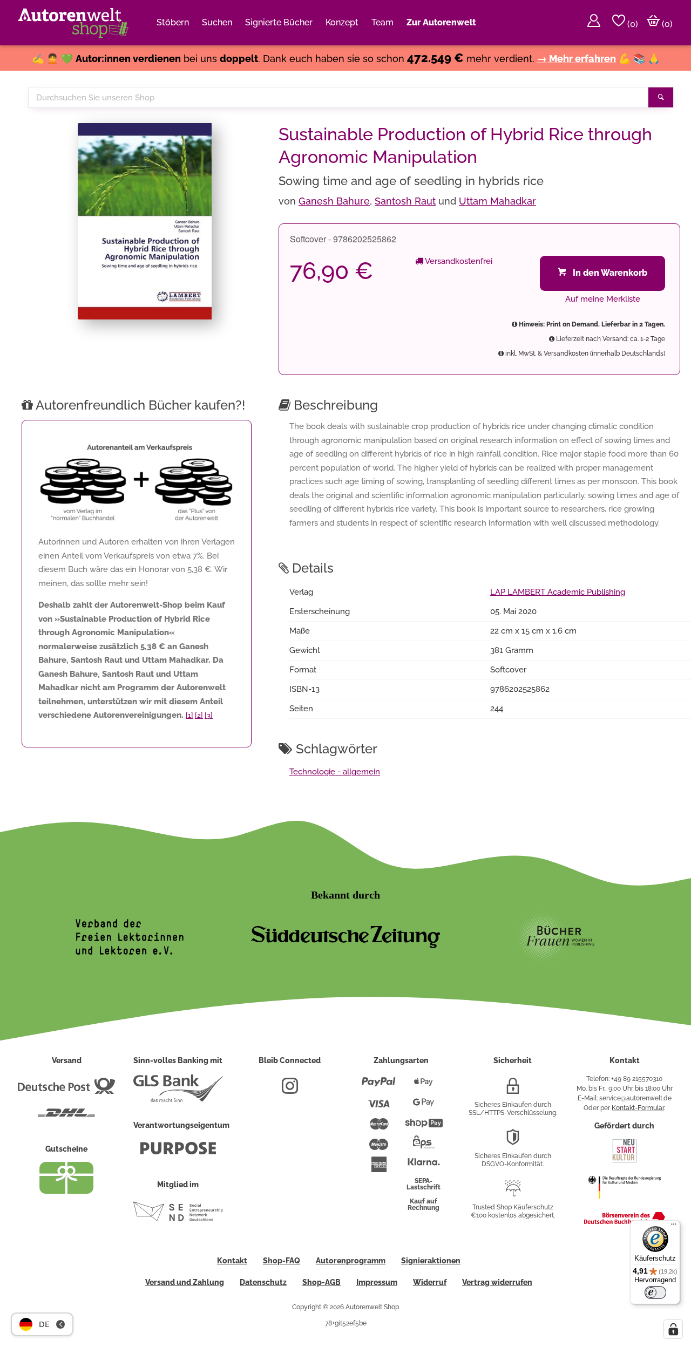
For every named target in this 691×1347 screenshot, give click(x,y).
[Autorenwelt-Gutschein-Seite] (66, 1191)
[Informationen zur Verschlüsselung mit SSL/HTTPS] (513, 1090)
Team (382, 22)
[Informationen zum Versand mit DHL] (66, 1117)
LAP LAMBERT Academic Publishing (557, 592)
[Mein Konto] (594, 22)
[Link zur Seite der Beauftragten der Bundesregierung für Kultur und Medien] (624, 1204)
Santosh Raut (405, 201)
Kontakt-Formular (638, 1108)
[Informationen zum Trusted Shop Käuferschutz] (513, 1193)
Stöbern (173, 22)
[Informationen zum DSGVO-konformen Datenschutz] (513, 1141)
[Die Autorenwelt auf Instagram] (290, 1090)
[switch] (655, 1292)
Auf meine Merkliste (602, 299)
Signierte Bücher (279, 22)
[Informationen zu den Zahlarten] (379, 1086)
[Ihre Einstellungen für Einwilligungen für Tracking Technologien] (673, 1329)
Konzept (342, 22)
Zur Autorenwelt (441, 22)
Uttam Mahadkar (497, 201)
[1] (189, 715)
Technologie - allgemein (334, 772)
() (631, 24)
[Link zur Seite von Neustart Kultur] (624, 1161)
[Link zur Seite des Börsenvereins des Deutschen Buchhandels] (624, 1222)
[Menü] (673, 1226)
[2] (199, 715)
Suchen (217, 22)
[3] (209, 715)
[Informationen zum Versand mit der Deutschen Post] (66, 1090)
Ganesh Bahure (334, 201)
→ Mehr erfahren (576, 58)
